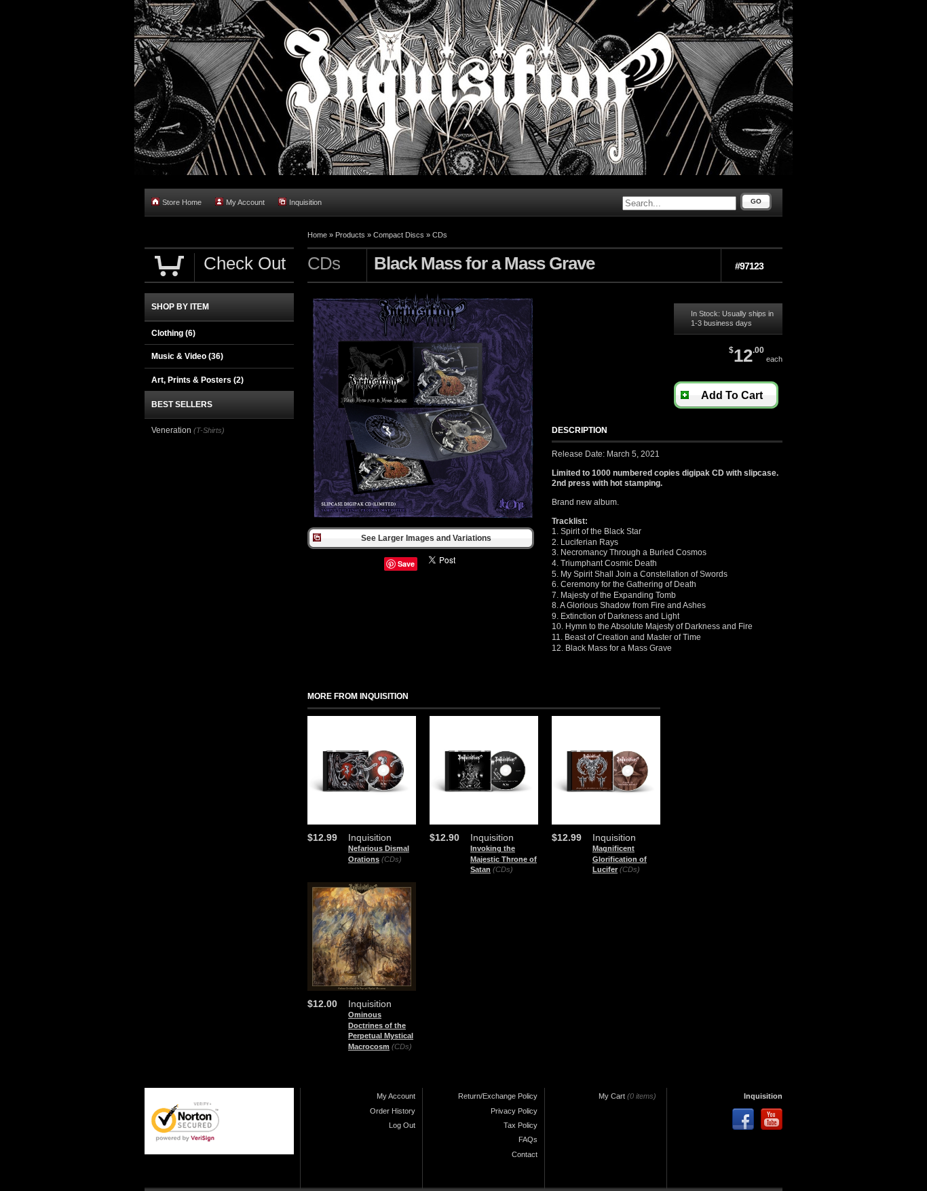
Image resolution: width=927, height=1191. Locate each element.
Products (350, 235)
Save (406, 564)
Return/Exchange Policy (497, 1096)
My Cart (612, 1096)
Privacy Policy (514, 1111)
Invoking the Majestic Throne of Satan (503, 858)
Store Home (182, 202)
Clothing (173, 333)
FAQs (527, 1139)
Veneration (171, 430)
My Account (245, 202)
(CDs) (391, 859)
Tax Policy (520, 1125)
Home (317, 235)
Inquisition (305, 202)
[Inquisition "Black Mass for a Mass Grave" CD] (422, 521)
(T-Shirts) (209, 430)
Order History (392, 1111)
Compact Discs (398, 235)
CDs (439, 235)
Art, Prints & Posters (197, 380)
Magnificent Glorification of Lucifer (619, 858)
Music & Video (187, 356)
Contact (524, 1154)
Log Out (402, 1125)
